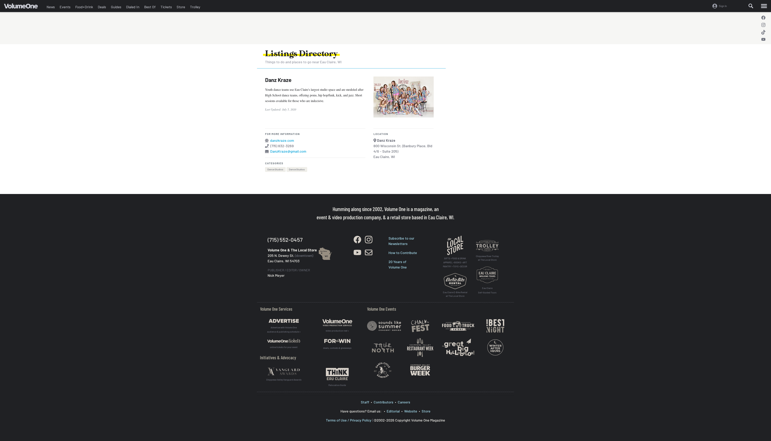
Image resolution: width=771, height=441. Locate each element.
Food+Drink (84, 7)
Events (65, 7)
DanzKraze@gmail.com (288, 151)
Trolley (195, 7)
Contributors (383, 402)
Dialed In (132, 7)
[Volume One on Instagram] (763, 25)
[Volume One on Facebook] (763, 17)
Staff (365, 402)
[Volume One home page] (24, 7)
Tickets (166, 7)
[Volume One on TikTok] (763, 32)
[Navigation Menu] (764, 6)
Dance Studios (275, 169)
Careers (404, 402)
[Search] (751, 6)
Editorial (393, 411)
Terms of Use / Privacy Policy (348, 420)
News (51, 7)
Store (181, 7)
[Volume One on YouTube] (763, 39)
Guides (116, 7)
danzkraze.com (282, 140)
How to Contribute (403, 252)
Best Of (150, 7)
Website (410, 411)
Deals (102, 7)
